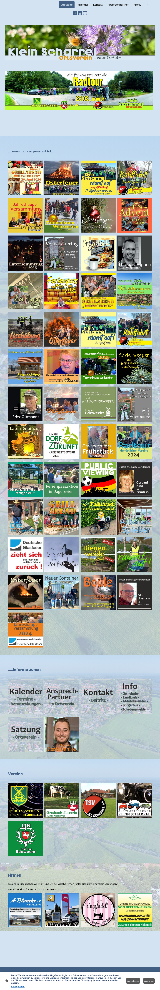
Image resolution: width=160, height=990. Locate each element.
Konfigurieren (18, 986)
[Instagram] (80, 13)
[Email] (85, 13)
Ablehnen (149, 981)
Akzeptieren (133, 981)
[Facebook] (75, 13)
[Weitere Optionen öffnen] (147, 5)
